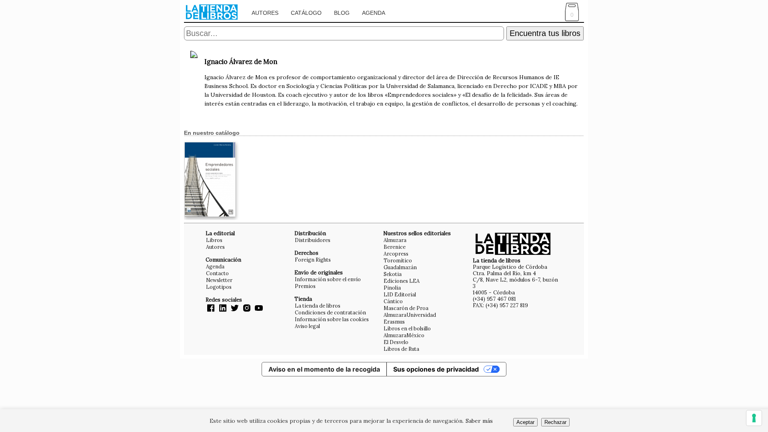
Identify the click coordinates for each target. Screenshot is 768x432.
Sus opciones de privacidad (436, 369)
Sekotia (393, 274)
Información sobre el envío (328, 279)
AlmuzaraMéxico (404, 335)
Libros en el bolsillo (407, 328)
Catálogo (306, 13)
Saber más (479, 420)
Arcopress (396, 253)
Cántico (393, 301)
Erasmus (394, 321)
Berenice (395, 247)
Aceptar (525, 422)
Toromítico (398, 260)
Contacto (217, 273)
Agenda (373, 13)
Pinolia (392, 287)
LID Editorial (400, 294)
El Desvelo (396, 342)
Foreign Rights (313, 259)
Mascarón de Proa (406, 308)
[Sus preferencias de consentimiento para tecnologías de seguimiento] (754, 418)
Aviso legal (307, 326)
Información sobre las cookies (332, 319)
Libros (214, 240)
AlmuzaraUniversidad (410, 315)
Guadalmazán (400, 267)
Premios (305, 286)
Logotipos (219, 287)
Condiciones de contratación (330, 312)
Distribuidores (312, 240)
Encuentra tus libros (545, 33)
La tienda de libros (317, 305)
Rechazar (555, 422)
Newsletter (219, 280)
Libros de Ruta (401, 349)
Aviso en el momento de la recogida (324, 369)
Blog (342, 13)
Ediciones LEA (402, 281)
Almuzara (395, 240)
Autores (265, 13)
